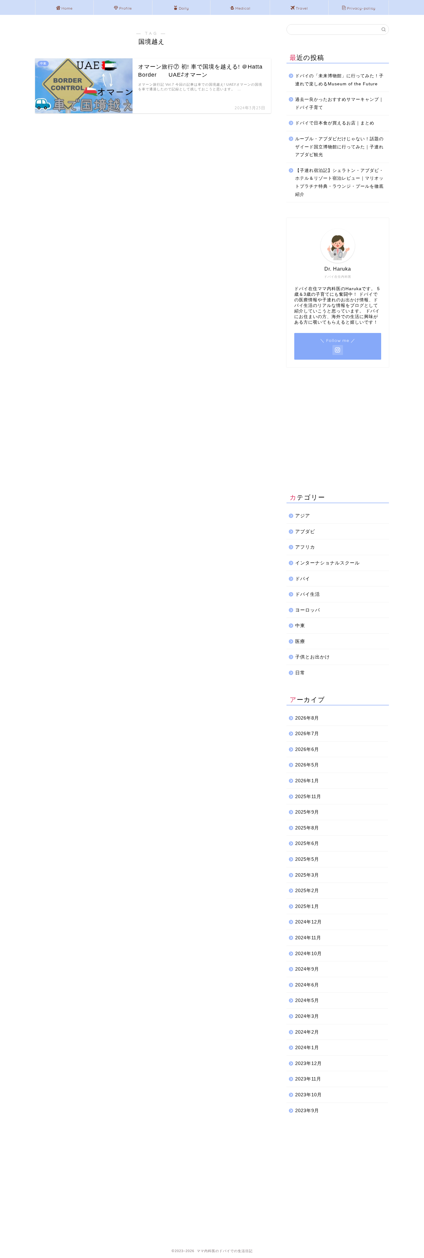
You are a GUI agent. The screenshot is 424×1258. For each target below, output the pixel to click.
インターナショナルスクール (327, 562)
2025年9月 (307, 812)
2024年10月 (308, 953)
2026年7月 (307, 733)
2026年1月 (307, 780)
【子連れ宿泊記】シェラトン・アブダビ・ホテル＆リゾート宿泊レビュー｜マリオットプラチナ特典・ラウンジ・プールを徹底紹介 (339, 182)
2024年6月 (307, 984)
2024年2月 (307, 1032)
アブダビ (305, 531)
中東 (300, 625)
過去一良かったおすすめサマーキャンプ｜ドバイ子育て (339, 103)
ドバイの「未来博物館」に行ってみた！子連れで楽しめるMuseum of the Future (339, 80)
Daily (184, 8)
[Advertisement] (337, 431)
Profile (125, 8)
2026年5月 (307, 764)
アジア (302, 515)
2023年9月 (307, 1110)
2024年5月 (307, 1000)
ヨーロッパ (307, 610)
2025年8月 (307, 827)
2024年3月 (307, 1016)
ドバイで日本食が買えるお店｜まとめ (334, 123)
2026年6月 (307, 749)
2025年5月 (307, 859)
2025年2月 (307, 890)
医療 (300, 641)
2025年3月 (307, 875)
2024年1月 (307, 1047)
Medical (242, 8)
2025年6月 (307, 843)
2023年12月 (308, 1063)
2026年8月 (307, 718)
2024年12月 (308, 921)
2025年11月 (308, 796)
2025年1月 (307, 906)
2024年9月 (307, 969)
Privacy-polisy (361, 8)
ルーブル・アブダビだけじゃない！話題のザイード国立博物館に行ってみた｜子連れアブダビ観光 (339, 147)
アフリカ (305, 547)
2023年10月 (308, 1094)
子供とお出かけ (312, 656)
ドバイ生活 (307, 594)
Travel (302, 8)
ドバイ (302, 578)
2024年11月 (308, 937)
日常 (300, 672)
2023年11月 (308, 1078)
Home (67, 8)
